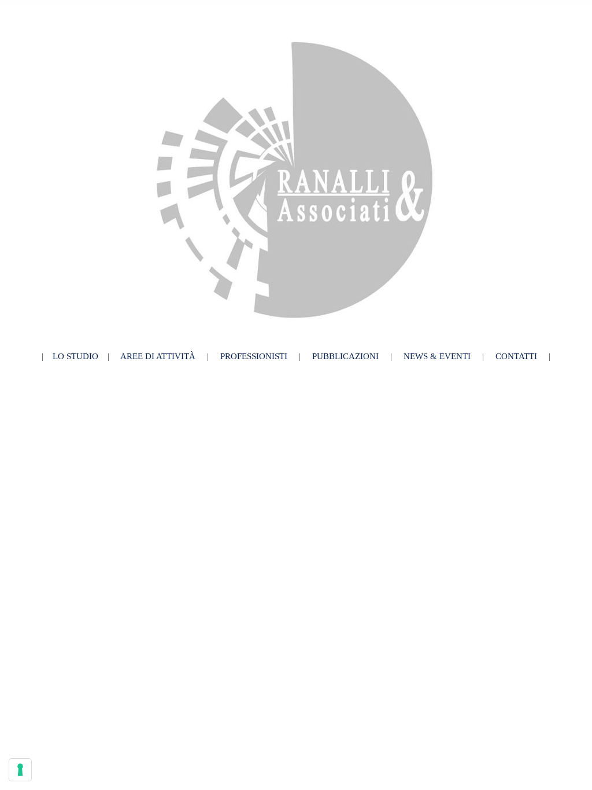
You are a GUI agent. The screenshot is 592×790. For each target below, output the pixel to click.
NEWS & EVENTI (437, 356)
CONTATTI (516, 356)
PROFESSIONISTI (255, 356)
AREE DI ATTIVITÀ (157, 356)
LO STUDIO (75, 356)
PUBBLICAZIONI (345, 356)
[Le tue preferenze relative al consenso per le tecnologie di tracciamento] (20, 770)
